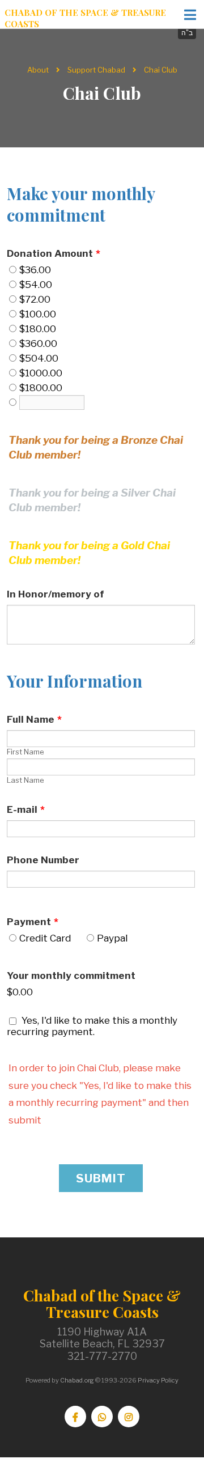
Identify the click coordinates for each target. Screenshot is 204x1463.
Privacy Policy (158, 1380)
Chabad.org (77, 1380)
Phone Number (43, 860)
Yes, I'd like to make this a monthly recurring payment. (92, 1026)
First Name (25, 751)
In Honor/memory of (55, 594)
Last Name (25, 779)
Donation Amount (53, 253)
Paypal (112, 938)
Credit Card (45, 938)
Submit (101, 1178)
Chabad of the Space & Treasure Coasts (85, 18)
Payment (32, 921)
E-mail (26, 809)
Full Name (34, 719)
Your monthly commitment (71, 975)
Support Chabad (96, 69)
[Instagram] (128, 1416)
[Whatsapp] (102, 1416)
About (38, 69)
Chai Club (160, 69)
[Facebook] (75, 1416)
